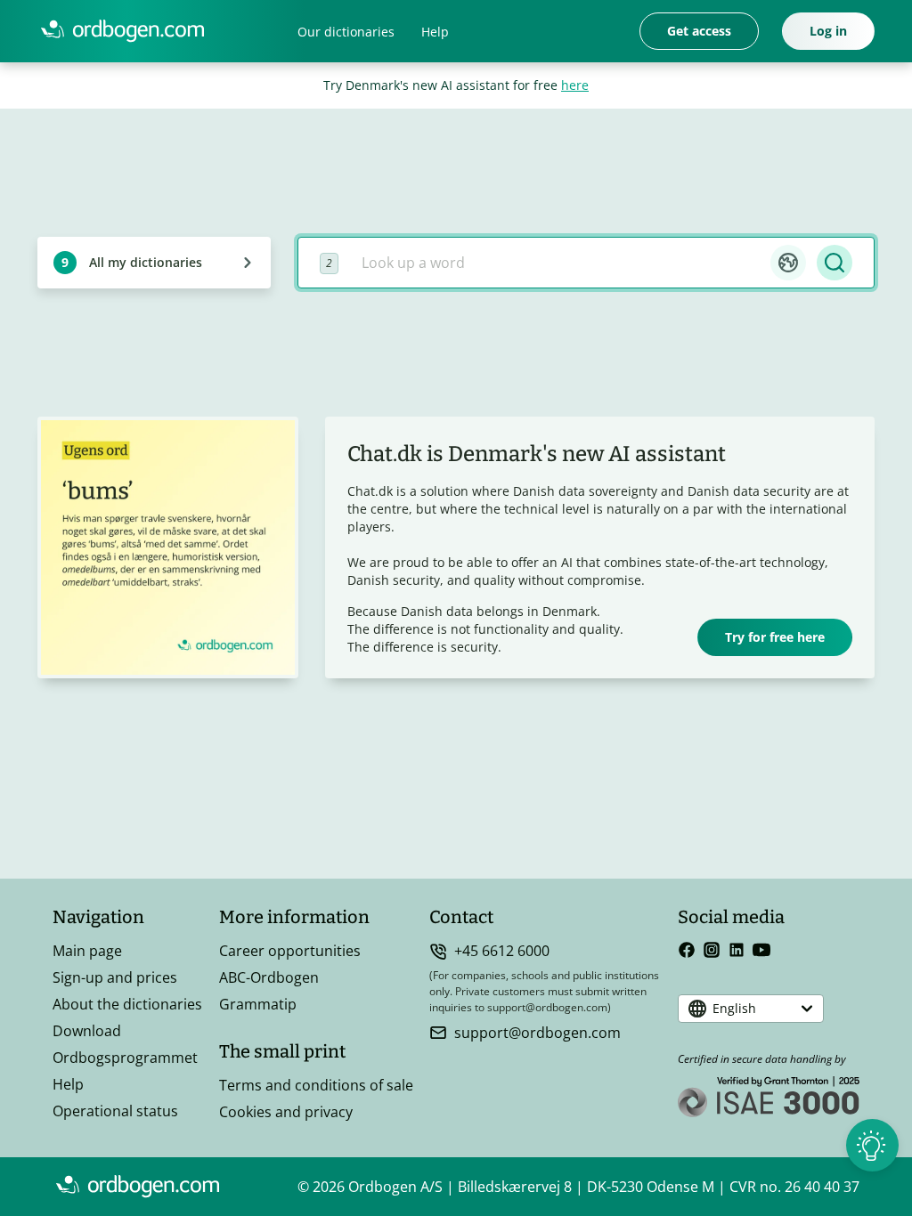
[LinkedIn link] (736, 950)
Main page (87, 951)
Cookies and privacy (286, 1112)
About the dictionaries (127, 1004)
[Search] (834, 262)
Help (435, 31)
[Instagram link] (712, 950)
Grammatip (258, 1004)
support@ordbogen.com (537, 1032)
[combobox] (560, 263)
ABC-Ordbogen (269, 977)
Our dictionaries (346, 31)
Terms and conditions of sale (316, 1085)
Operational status (115, 1111)
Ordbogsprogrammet (125, 1057)
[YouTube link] (761, 950)
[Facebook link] (687, 950)
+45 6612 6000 (502, 951)
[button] (788, 262)
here (575, 85)
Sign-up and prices (115, 977)
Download (87, 1031)
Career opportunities (290, 951)
